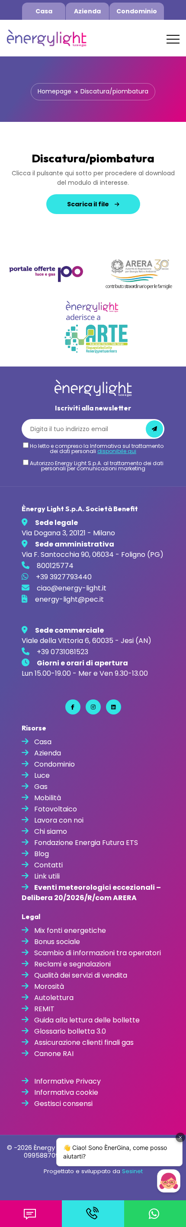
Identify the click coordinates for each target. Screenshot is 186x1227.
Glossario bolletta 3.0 (70, 1031)
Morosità (49, 986)
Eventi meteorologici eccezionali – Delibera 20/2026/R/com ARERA (91, 892)
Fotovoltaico (55, 809)
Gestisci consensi (63, 1104)
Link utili (47, 876)
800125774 (55, 566)
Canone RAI (54, 1054)
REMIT (44, 1009)
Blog (41, 854)
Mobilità (47, 798)
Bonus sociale (57, 942)
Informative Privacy (67, 1081)
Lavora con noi (58, 820)
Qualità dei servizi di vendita (80, 975)
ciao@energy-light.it (71, 588)
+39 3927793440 (64, 577)
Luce (42, 775)
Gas (41, 787)
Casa (43, 11)
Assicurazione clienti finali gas (84, 1042)
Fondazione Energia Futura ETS (86, 843)
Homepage (54, 91)
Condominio (136, 11)
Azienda (87, 11)
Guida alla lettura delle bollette (87, 1020)
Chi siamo (50, 831)
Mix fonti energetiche (70, 930)
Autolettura (54, 998)
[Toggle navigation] (173, 39)
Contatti (48, 865)
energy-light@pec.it (69, 599)
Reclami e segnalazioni (72, 964)
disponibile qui (116, 451)
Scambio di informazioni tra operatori (97, 953)
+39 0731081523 (62, 652)
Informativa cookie (66, 1092)
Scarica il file (88, 204)
